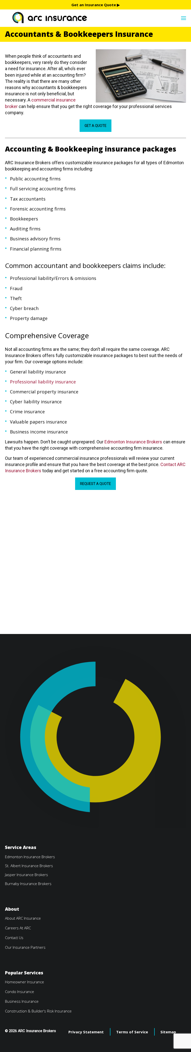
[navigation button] (183, 17)
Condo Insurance (19, 991)
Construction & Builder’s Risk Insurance (38, 1010)
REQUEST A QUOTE (95, 484)
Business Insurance (22, 1001)
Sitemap (168, 1031)
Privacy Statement (86, 1031)
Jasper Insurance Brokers (26, 874)
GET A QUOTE (95, 126)
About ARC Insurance (23, 918)
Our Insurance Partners (25, 947)
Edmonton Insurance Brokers (133, 441)
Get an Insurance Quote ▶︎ (95, 4)
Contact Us (14, 937)
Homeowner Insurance (24, 981)
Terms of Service (132, 1031)
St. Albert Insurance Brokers (29, 865)
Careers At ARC (18, 927)
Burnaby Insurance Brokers (28, 883)
